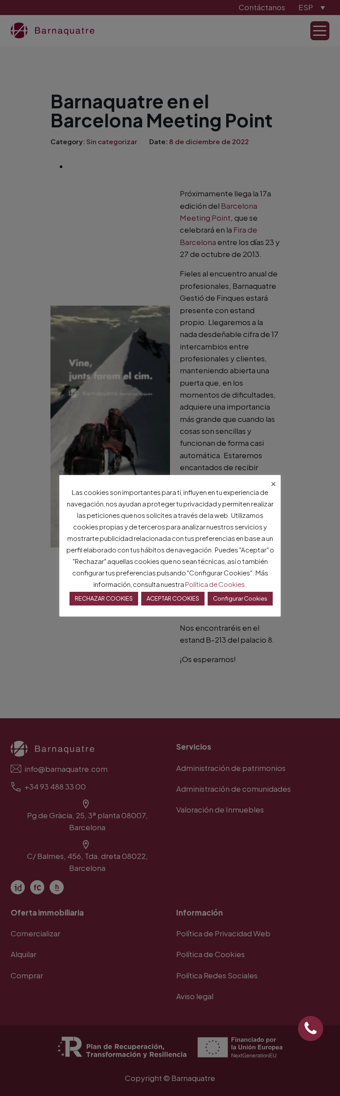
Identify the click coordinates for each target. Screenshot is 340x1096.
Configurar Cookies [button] (240, 598)
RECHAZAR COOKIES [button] (104, 598)
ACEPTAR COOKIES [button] (173, 598)
